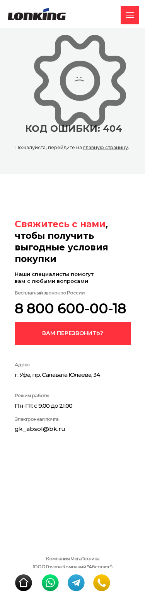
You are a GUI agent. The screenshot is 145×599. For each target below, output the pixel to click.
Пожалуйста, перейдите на (49, 147)
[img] (23, 582)
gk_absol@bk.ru (40, 428)
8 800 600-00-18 (70, 308)
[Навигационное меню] (130, 15)
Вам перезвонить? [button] (72, 333)
